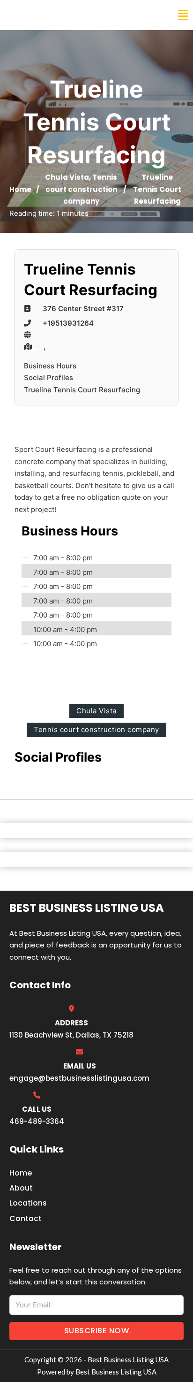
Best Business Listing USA (70, 15)
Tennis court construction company (81, 189)
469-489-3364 (36, 1121)
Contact (25, 1218)
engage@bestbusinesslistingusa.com (79, 1078)
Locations (28, 1203)
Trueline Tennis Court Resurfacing (82, 389)
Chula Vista (67, 177)
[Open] (183, 15)
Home (20, 189)
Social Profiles (48, 377)
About (21, 1188)
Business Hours (50, 365)
